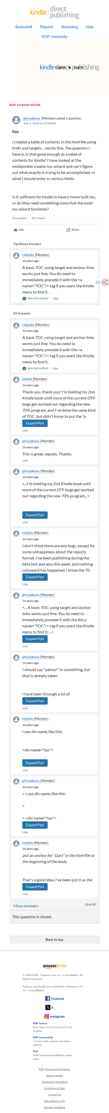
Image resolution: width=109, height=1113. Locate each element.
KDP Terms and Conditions (54, 1069)
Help (90, 27)
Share (75, 229)
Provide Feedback (54, 1107)
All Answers (21, 313)
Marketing (69, 27)
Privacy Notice (54, 1075)
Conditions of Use (54, 1088)
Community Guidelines (55, 1081)
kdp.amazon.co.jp (54, 1101)
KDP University (54, 36)
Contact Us (54, 1094)
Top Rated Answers (27, 244)
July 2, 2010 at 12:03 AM (39, 123)
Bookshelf (23, 27)
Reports (46, 27)
